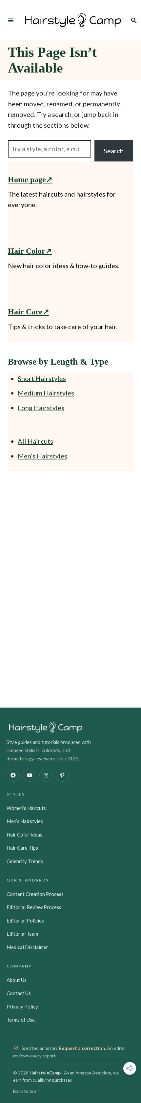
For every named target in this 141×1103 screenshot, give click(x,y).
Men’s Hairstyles (42, 456)
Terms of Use (21, 1020)
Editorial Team (22, 934)
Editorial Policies (25, 920)
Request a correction (82, 1048)
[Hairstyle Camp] (73, 20)
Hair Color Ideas (24, 835)
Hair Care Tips (22, 848)
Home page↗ (30, 179)
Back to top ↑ (26, 1091)
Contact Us (19, 993)
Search (114, 151)
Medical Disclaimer (27, 947)
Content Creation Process (35, 894)
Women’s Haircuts (26, 808)
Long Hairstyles (41, 408)
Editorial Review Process (34, 907)
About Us (17, 980)
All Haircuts (35, 441)
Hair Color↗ (30, 251)
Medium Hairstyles (46, 393)
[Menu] (11, 20)
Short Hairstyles (42, 378)
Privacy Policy (22, 1006)
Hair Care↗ (28, 312)
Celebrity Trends (25, 861)
